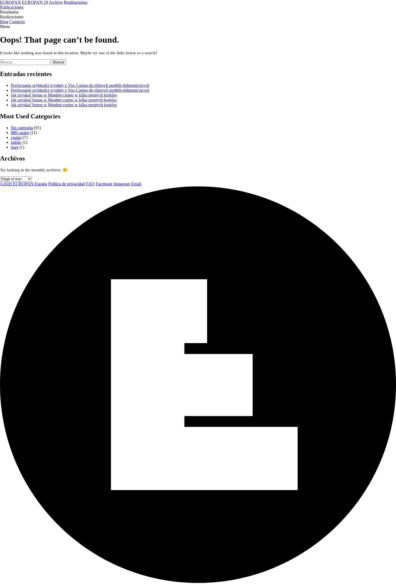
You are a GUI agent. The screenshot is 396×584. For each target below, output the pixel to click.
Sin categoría (22, 127)
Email (136, 184)
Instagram (121, 184)
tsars (14, 147)
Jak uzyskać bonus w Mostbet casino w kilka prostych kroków (64, 95)
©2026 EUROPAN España (23, 184)
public (16, 142)
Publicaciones (11, 7)
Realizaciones (75, 2)
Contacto (17, 21)
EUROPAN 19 (35, 2)
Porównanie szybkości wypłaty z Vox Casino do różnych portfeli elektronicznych (80, 85)
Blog (4, 21)
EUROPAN (10, 2)
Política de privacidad (66, 184)
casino (16, 137)
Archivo (56, 2)
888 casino (20, 132)
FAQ (90, 184)
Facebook (104, 184)
